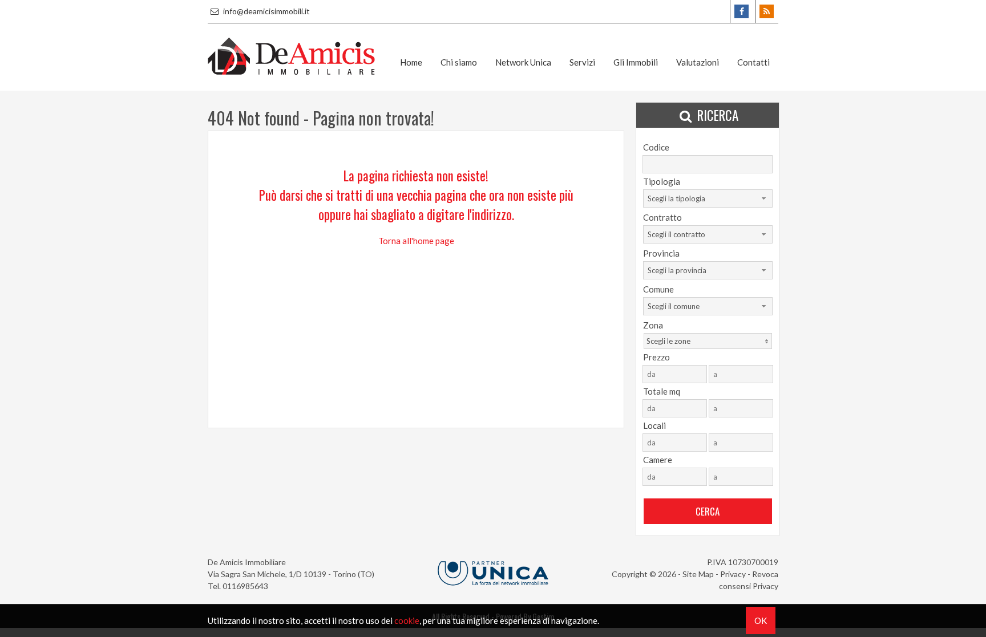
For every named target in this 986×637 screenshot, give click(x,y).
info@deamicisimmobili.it (265, 11)
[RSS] (766, 11)
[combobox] (708, 198)
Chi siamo (459, 62)
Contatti (753, 62)
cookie (406, 620)
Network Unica (523, 62)
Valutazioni (697, 62)
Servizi (582, 62)
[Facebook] (741, 11)
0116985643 (245, 586)
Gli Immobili (635, 62)
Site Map (698, 574)
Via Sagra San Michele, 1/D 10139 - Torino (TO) (291, 574)
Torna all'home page (416, 241)
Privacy (733, 574)
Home (411, 62)
